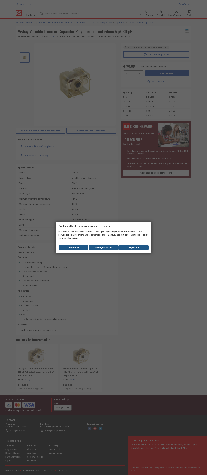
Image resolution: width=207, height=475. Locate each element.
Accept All (73, 247)
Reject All (134, 247)
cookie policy (142, 235)
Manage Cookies (104, 247)
